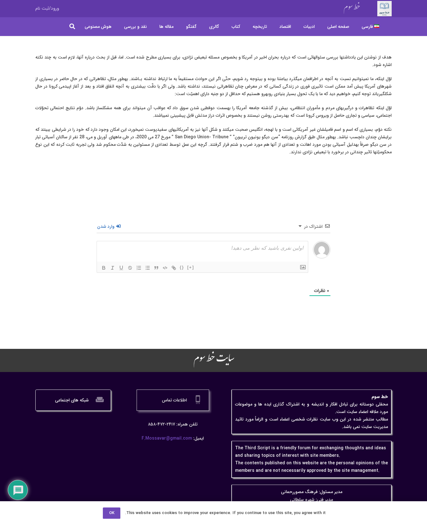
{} (182, 267)
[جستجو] (72, 26)
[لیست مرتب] (138, 268)
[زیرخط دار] (121, 268)
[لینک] (173, 268)
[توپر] (103, 268)
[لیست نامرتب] (147, 268)
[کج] (112, 268)
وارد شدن (106, 226)
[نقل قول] (156, 268)
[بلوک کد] (165, 268)
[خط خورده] (130, 268)
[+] (190, 267)
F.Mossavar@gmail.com (167, 438)
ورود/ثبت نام (47, 8)
